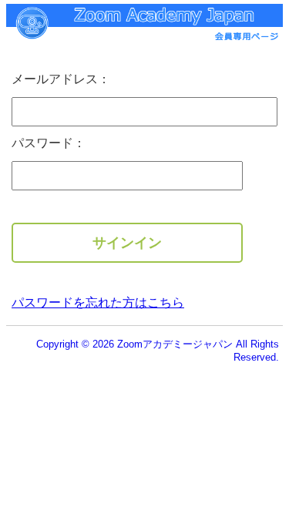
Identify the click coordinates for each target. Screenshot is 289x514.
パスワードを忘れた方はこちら (98, 302)
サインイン (127, 242)
